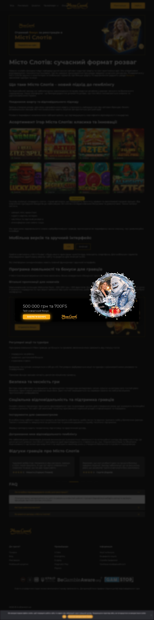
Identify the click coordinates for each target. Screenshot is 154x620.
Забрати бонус (36, 317)
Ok (64, 617)
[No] (151, 615)
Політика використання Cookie (80, 617)
